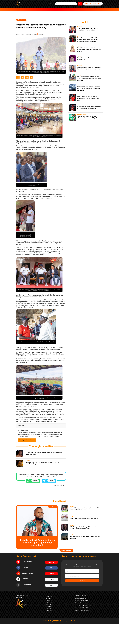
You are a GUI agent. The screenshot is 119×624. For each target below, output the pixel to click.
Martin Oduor (20, 34)
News (27, 4)
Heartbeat (21, 20)
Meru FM (48, 604)
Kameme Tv (49, 601)
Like (51, 568)
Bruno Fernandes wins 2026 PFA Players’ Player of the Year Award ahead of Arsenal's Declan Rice (87, 39)
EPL (78, 36)
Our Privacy (19, 597)
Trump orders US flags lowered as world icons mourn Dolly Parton (87, 29)
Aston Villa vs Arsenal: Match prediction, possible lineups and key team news (85, 509)
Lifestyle (43, 4)
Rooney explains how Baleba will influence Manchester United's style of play (88, 98)
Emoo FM (48, 608)
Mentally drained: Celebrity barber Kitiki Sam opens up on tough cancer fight (37, 543)
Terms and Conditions (22, 595)
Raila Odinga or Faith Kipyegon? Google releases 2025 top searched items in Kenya (84, 528)
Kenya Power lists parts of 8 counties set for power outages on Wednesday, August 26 (88, 88)
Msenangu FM (49, 610)
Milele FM (48, 599)
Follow (35, 480)
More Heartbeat (66, 550)
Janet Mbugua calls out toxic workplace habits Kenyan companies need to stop (89, 68)
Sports (50, 4)
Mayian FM (49, 606)
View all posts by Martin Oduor (27, 440)
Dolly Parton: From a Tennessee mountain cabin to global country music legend (89, 49)
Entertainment (35, 4)
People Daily (49, 597)
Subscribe (82, 581)
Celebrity (28, 451)
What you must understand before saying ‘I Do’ (84, 518)
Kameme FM (49, 602)
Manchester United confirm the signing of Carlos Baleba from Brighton (89, 107)
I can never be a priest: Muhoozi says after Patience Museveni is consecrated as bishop (89, 78)
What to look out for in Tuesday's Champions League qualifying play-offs (89, 117)
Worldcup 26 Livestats (94, 4)
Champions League (81, 114)
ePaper (80, 4)
